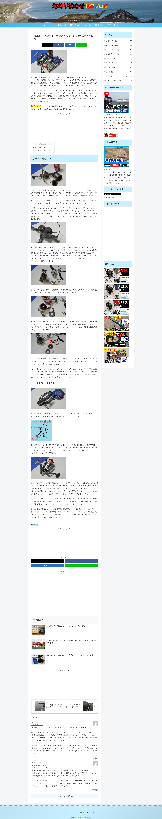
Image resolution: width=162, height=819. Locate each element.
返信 (95, 758)
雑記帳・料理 (35, 524)
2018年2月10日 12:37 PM (39, 765)
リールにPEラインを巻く (44, 150)
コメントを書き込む (64, 796)
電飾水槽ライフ (109, 169)
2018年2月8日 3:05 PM (37, 725)
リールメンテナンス (41, 147)
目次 (40, 144)
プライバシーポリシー (79, 812)
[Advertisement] (64, 127)
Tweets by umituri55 (110, 198)
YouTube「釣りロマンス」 (113, 115)
